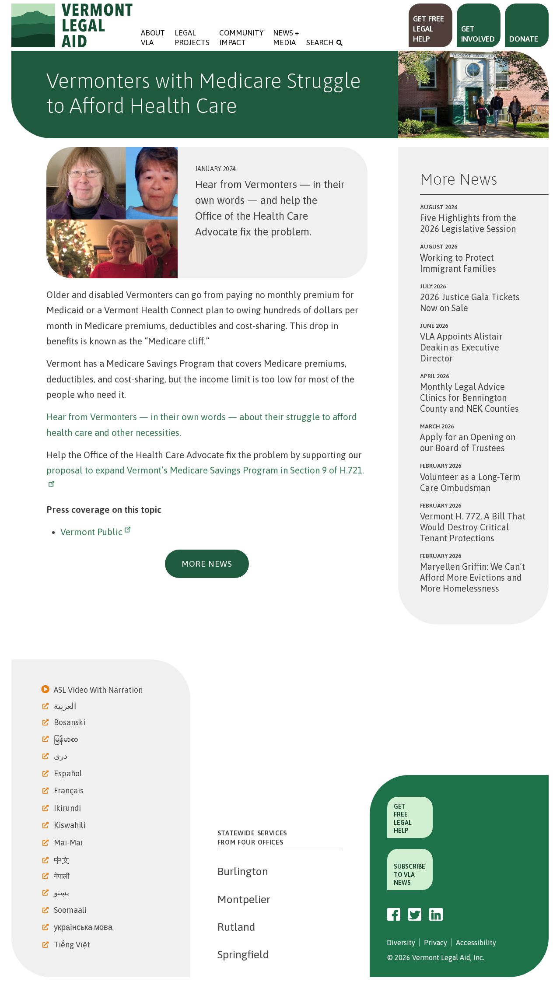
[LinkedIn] (436, 914)
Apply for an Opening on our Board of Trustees (467, 442)
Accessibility (476, 942)
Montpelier (243, 899)
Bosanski (70, 722)
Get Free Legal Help (428, 28)
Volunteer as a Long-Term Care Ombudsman (470, 482)
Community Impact (241, 37)
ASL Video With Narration (99, 689)
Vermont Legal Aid (72, 25)
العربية (66, 706)
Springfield (243, 954)
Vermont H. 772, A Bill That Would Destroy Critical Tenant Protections (472, 527)
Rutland (236, 927)
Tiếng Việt (73, 944)
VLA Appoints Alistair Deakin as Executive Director (461, 347)
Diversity (401, 942)
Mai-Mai (69, 842)
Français (70, 790)
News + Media (287, 37)
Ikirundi (68, 808)
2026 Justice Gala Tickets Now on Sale (470, 302)
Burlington (242, 871)
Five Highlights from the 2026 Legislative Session (468, 223)
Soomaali (71, 910)
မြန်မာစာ (67, 739)
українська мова (84, 927)
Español (69, 773)
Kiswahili (70, 825)
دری (61, 756)
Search (320, 42)
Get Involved (478, 34)
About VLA (153, 37)
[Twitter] (414, 914)
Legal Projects (192, 37)
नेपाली (63, 876)
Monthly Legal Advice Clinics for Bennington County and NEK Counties (469, 398)
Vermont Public (91, 532)
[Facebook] (393, 914)
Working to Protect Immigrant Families (458, 262)
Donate (523, 39)
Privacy (435, 942)
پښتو (62, 892)
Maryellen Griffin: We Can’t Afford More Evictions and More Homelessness (472, 577)
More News (207, 563)
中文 (63, 860)
